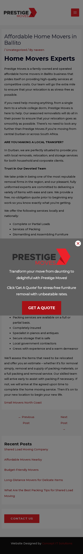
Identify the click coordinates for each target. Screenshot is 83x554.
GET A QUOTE (41, 308)
